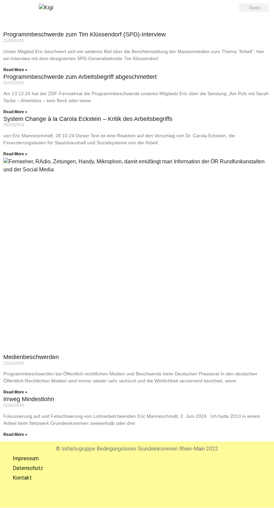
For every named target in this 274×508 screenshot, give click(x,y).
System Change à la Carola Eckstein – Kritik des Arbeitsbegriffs (87, 119)
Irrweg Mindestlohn (28, 399)
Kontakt (17, 478)
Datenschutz (23, 468)
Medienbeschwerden (31, 357)
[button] (135, 18)
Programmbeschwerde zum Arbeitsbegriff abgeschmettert (80, 76)
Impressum (21, 458)
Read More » (15, 69)
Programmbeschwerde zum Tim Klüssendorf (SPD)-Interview (84, 34)
